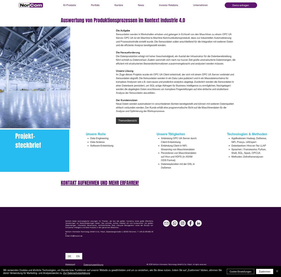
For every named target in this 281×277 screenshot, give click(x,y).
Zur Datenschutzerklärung (76, 273)
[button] (241, 5)
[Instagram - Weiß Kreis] (182, 223)
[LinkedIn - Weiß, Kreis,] (198, 223)
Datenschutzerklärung (93, 264)
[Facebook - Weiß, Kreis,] (190, 223)
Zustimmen (264, 271)
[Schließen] (277, 271)
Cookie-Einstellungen (240, 271)
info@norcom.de (76, 236)
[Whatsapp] (174, 223)
